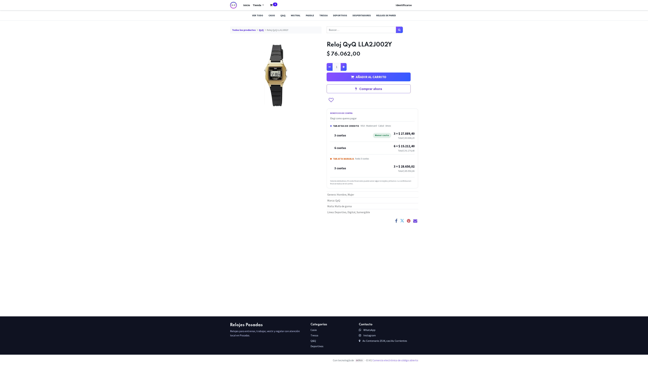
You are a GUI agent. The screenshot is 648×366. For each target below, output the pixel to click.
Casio (272, 15)
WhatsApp (369, 330)
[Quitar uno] (330, 67)
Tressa (323, 15)
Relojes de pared (386, 15)
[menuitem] (246, 5)
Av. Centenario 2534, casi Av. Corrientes (384, 340)
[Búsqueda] (399, 30)
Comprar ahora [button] (370, 89)
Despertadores (362, 15)
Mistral (295, 15)
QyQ (261, 30)
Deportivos (340, 15)
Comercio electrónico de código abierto (395, 360)
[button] (331, 100)
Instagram (369, 335)
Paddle (310, 15)
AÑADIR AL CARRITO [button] (371, 77)
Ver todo (257, 15)
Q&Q (282, 15)
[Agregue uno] (344, 67)
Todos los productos (244, 30)
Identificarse (404, 5)
